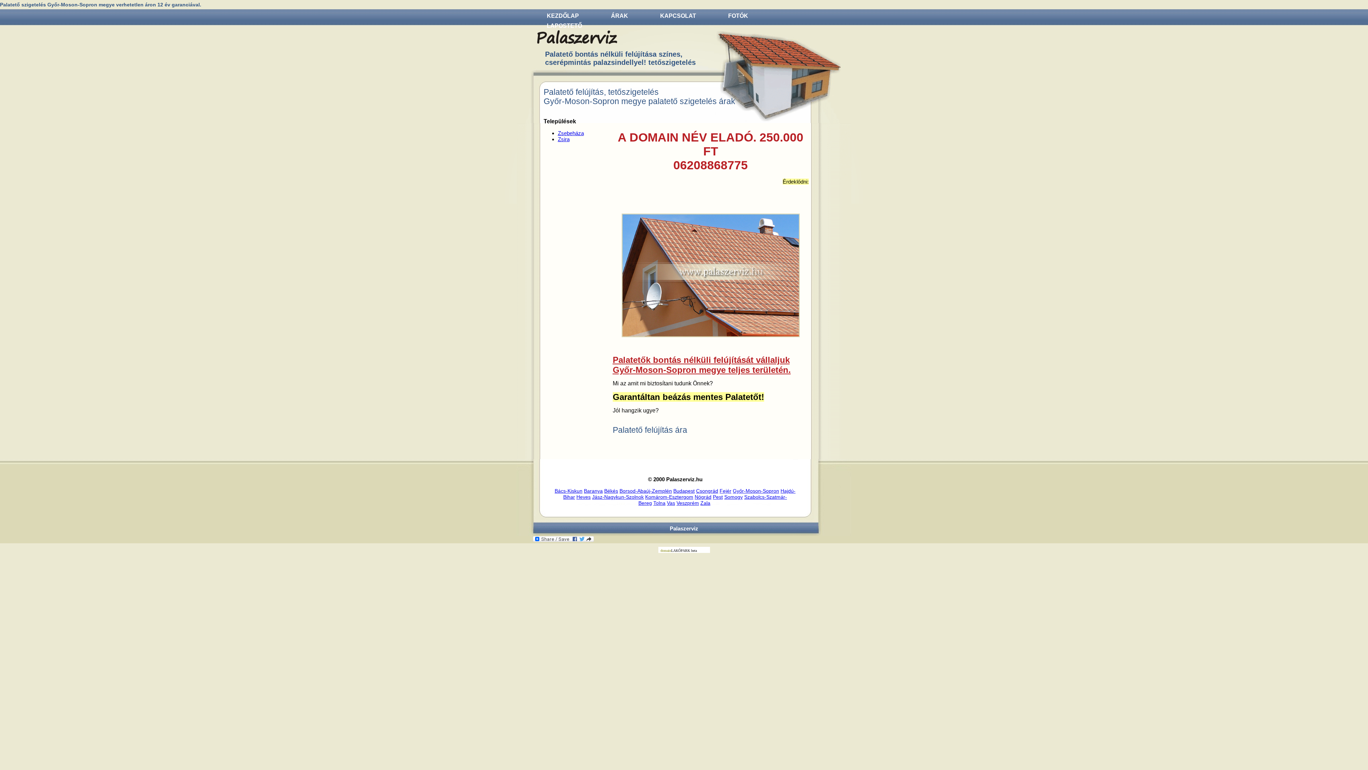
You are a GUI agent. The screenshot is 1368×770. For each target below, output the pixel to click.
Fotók (738, 16)
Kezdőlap (563, 16)
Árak (619, 16)
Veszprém (688, 503)
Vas (671, 503)
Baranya (593, 491)
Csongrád (707, 491)
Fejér (725, 491)
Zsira (564, 139)
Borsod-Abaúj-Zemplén (646, 491)
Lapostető (564, 26)
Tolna (659, 503)
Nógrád (703, 497)
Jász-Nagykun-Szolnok (618, 497)
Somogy (733, 497)
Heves (583, 497)
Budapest (684, 491)
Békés (611, 491)
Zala (705, 503)
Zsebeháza (571, 133)
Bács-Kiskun (568, 491)
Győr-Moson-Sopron (756, 491)
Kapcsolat (678, 16)
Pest (718, 497)
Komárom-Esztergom (669, 497)
